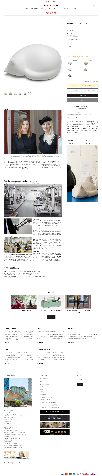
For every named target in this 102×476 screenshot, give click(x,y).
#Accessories (72, 39)
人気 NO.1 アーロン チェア (51, 1)
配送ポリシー (75, 35)
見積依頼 (83, 100)
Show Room (67, 8)
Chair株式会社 (10, 427)
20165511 (74, 66)
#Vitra (76, 39)
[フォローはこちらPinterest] (16, 463)
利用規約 (42, 386)
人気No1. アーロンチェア (46, 399)
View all (51, 317)
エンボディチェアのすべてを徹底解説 (49, 407)
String (59, 8)
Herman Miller (34, 8)
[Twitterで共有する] (74, 117)
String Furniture (43, 349)
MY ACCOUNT (43, 379)
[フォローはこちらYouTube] (20, 463)
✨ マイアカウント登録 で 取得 (82, 85)
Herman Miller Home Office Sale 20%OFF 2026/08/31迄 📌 (51, 16)
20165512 (75, 72)
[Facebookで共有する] (72, 117)
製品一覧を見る (8, 342)
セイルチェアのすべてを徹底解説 (48, 402)
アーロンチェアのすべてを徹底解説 (49, 405)
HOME (26, 8)
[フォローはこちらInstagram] (12, 463)
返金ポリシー (43, 389)
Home (68, 27)
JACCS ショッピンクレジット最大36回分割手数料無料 (83, 90)
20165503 (75, 60)
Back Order (79, 60)
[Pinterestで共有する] (76, 117)
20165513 (90, 66)
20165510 (90, 60)
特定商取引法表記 (44, 384)
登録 (80, 384)
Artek (48, 8)
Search (41, 381)
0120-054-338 (10, 423)
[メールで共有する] (78, 117)
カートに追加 (83, 95)
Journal (75, 8)
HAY (54, 8)
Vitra (42, 8)
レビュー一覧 (43, 394)
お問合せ (42, 392)
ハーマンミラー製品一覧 (46, 397)
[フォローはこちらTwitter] (8, 463)
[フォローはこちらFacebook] (4, 463)
